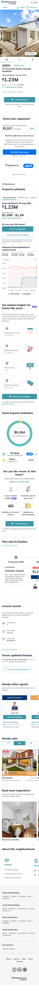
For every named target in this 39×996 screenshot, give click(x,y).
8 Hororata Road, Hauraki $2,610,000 (19, 760)
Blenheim (12, 908)
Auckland (5, 896)
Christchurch (22, 908)
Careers (17, 959)
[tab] (9, 197)
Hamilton (14, 896)
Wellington (6, 898)
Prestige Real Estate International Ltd (18, 774)
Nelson (4, 908)
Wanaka (31, 908)
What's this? (19, 65)
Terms (30, 959)
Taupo (29, 896)
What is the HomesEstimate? (11, 218)
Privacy (19, 961)
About (8, 959)
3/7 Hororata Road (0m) (11, 724)
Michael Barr (5, 772)
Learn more (24, 481)
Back (6, 7)
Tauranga (22, 896)
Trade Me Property (8, 949)
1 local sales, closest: (10, 722)
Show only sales (11, 545)
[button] (19, 454)
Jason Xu (14, 713)
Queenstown (6, 910)
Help (24, 959)
